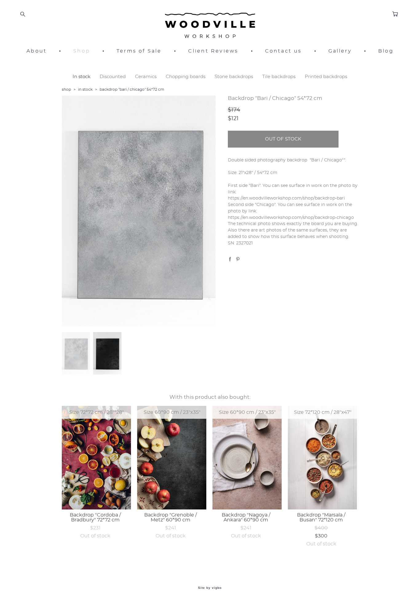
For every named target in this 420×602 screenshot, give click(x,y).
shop (66, 89)
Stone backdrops (234, 76)
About (36, 51)
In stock (81, 76)
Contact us (283, 51)
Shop (81, 51)
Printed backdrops (326, 76)
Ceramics (146, 76)
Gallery (340, 51)
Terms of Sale (139, 51)
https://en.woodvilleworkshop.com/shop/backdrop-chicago (291, 218)
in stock (85, 89)
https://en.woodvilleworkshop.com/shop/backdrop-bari (286, 198)
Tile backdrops (278, 76)
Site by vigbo (210, 587)
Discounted (113, 76)
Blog (386, 51)
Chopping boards (185, 76)
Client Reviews (213, 51)
